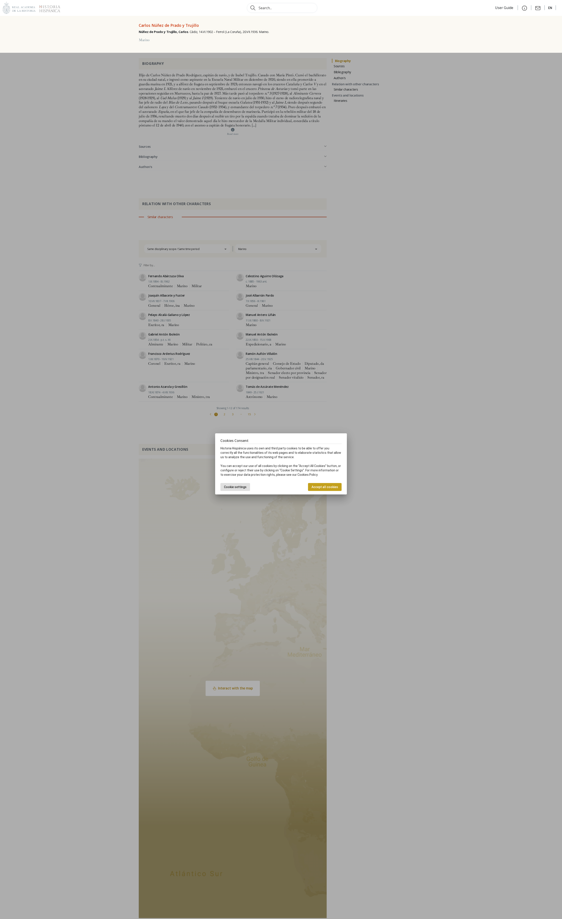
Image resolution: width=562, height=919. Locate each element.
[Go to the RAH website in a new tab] (19, 7)
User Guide (504, 7)
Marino (144, 40)
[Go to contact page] (538, 7)
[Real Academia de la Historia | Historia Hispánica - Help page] (524, 7)
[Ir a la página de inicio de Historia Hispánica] (48, 7)
